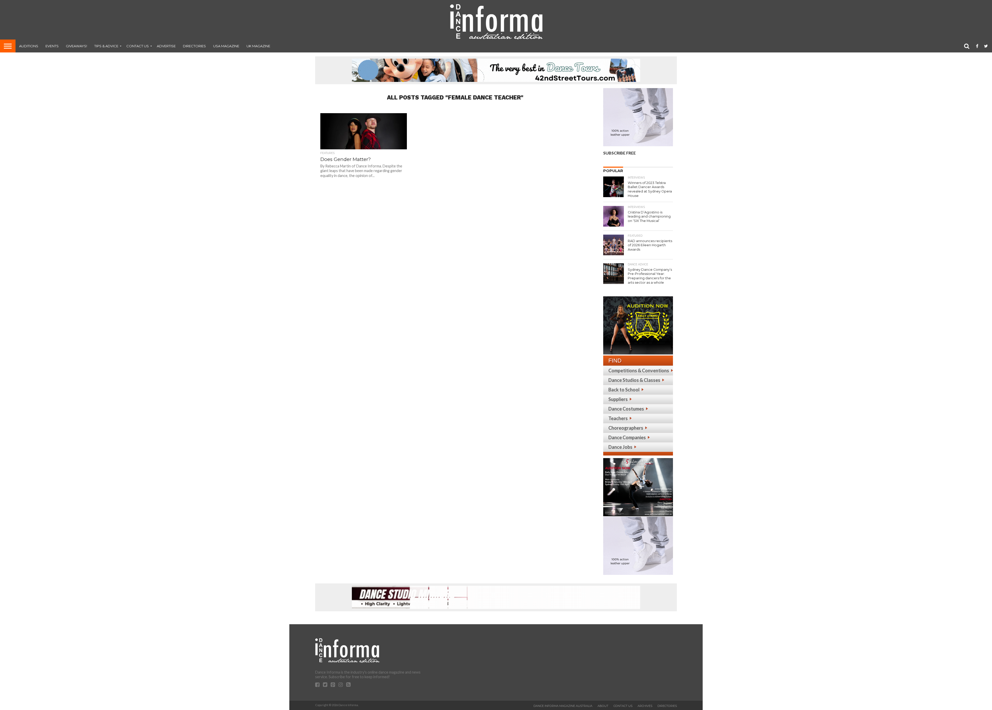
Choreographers (625, 428)
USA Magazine (226, 46)
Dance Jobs (620, 447)
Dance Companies (627, 437)
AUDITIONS (28, 46)
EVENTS (52, 46)
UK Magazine (258, 46)
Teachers (618, 418)
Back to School (624, 389)
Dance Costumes (626, 409)
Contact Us (137, 46)
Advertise (166, 46)
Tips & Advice (106, 46)
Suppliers (618, 399)
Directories (194, 46)
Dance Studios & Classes (634, 380)
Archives (645, 706)
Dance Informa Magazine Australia (562, 706)
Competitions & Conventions (638, 370)
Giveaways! (76, 46)
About (603, 706)
